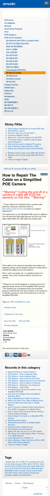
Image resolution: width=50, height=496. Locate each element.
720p (41, 464)
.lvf (16, 462)
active (20, 473)
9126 (20, 468)
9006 (33, 466)
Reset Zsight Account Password (20, 429)
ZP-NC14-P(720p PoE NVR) (17, 43)
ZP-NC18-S (10, 81)
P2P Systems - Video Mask (18, 387)
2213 (38, 462)
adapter (16, 475)
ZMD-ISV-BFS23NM (14, 46)
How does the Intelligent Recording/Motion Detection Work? (24, 395)
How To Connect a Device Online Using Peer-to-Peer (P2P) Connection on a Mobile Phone (26, 408)
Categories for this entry (13, 314)
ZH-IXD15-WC (12, 64)
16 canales (32, 462)
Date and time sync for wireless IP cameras (24, 144)
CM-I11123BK (11, 49)
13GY (23, 462)
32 (9, 464)
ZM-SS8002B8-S (11, 102)
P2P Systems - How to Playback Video (22, 374)
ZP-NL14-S (8, 111)
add (20, 475)
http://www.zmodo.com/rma (13, 209)
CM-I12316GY (12, 52)
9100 (42, 466)
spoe (28, 301)
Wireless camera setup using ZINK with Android (26, 153)
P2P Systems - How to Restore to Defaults (24, 383)
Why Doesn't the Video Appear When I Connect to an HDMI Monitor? (26, 434)
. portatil (8, 462)
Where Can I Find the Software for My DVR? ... (26, 137)
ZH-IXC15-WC (12, 61)
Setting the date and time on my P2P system (25, 431)
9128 (24, 468)
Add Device (27, 475)
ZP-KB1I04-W (12, 75)
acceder (16, 470)
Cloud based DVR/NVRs (16, 70)
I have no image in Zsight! (18, 159)
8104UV (12, 466)
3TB (24, 464)
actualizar (8, 475)
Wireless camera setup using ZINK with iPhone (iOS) (26, 156)
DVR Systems (10, 34)
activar (15, 473)
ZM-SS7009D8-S (11, 108)
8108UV (19, 466)
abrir (37, 468)
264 (42, 462)
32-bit (12, 464)
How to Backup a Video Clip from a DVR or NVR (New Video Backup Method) (26, 441)
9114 (7, 468)
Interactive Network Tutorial (18, 135)
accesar (23, 470)
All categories (9, 23)
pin (8, 301)
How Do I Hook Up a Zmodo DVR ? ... (22, 133)
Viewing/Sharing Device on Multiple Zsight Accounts (24, 423)
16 (26, 462)
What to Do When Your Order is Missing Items (25, 400)
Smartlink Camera (13, 78)
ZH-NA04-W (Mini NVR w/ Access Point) (22, 40)
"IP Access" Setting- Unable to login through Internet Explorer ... (25, 140)
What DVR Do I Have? (16, 131)
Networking (8, 90)
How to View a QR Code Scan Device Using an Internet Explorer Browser (26, 412)
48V (29, 464)
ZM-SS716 (8, 105)
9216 (29, 468)
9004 (29, 466)
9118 (11, 468)
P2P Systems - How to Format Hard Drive (24, 378)
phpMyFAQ (38, 494)
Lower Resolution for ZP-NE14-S (20, 438)
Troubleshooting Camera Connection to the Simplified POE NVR (24, 390)
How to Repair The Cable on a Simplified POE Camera (25, 417)
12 (19, 462)
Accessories (9, 96)
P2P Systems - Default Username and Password (26, 380)
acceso (29, 470)
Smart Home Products (13, 28)
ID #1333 (44, 174)
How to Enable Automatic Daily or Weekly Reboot (24, 403)
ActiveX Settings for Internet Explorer (22, 372)
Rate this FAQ (24, 321)
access (34, 470)
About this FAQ (10, 321)
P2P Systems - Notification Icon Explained (24, 385)
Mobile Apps (9, 87)
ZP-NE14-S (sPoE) (13, 72)
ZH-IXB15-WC (12, 58)
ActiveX (26, 473)
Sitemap (8, 483)
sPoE (6, 99)
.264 (13, 462)
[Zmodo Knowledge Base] (9, 4)
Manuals (7, 25)
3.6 (6, 464)
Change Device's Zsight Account (20, 427)
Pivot (6, 31)
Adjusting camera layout (17, 420)
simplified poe (20, 301)
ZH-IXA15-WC (12, 55)
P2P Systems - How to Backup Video (22, 376)
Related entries (10, 307)
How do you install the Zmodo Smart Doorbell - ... (26, 149)
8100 (7, 466)
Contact (17, 483)
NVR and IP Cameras (13, 37)
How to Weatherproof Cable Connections (23, 398)
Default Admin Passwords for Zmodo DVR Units (26, 128)
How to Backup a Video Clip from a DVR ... (24, 146)
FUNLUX (8, 93)
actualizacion (34, 473)
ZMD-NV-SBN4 (12, 67)
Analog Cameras (11, 84)
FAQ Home (8, 20)
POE (12, 301)
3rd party (18, 464)
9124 (15, 468)
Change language (11, 325)
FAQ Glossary (28, 483)
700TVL (36, 464)
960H (33, 468)
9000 (24, 466)
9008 (38, 466)
